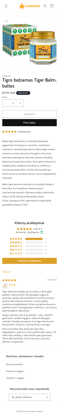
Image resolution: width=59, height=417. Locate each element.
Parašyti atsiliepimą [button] (29, 260)
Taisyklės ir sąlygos (15, 378)
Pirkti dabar (29, 122)
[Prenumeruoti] (46, 397)
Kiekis (4, 97)
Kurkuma (26, 411)
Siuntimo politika (14, 364)
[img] (9, 280)
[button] (6, 6)
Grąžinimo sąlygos (15, 371)
